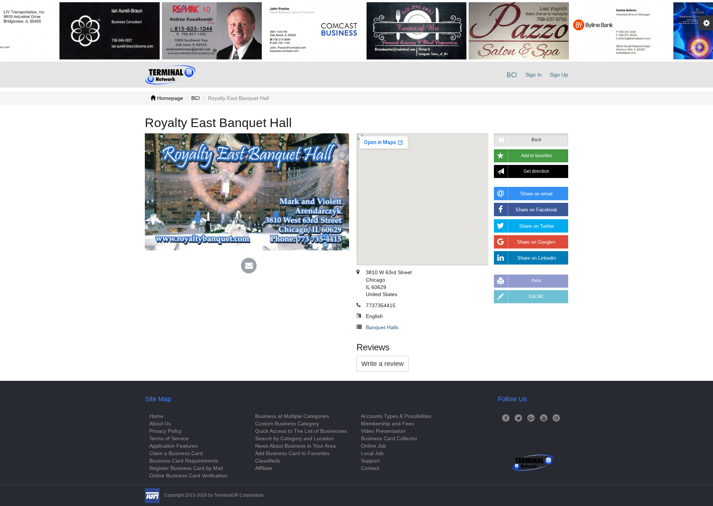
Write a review (382, 363)
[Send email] (249, 266)
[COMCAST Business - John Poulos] (298, 31)
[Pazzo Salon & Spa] (502, 31)
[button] (531, 155)
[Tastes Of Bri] (400, 31)
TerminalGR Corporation (239, 495)
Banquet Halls (382, 327)
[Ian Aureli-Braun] (93, 31)
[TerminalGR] (170, 75)
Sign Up (559, 75)
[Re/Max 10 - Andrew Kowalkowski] (196, 31)
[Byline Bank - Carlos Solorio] (605, 31)
